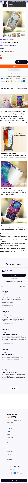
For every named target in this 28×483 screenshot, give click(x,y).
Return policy (9, 456)
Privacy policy (9, 449)
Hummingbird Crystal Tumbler (7, 305)
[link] (5, 4)
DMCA (8, 442)
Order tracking (10, 437)
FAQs (8, 439)
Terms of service (10, 451)
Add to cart (14, 480)
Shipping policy (10, 454)
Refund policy (9, 459)
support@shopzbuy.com (12, 425)
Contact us (9, 434)
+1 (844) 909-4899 (10, 424)
